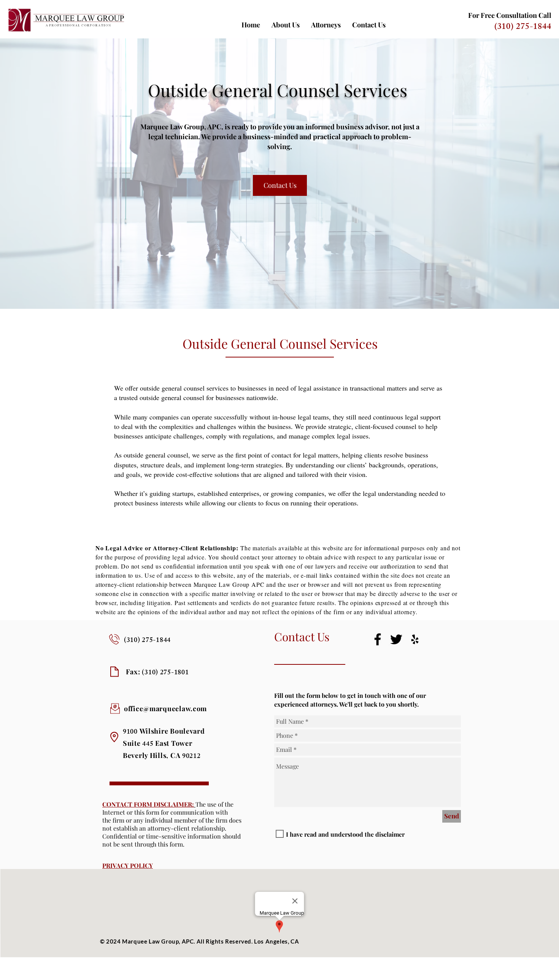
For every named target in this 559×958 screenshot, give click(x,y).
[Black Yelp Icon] (415, 639)
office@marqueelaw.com (165, 708)
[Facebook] (378, 639)
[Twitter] (396, 639)
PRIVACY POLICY (127, 865)
